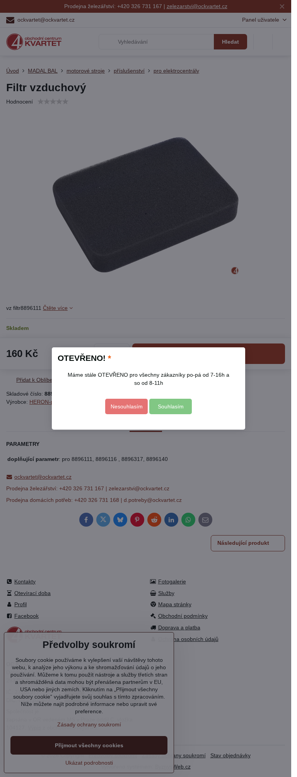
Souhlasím (171, 406)
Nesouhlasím (127, 406)
